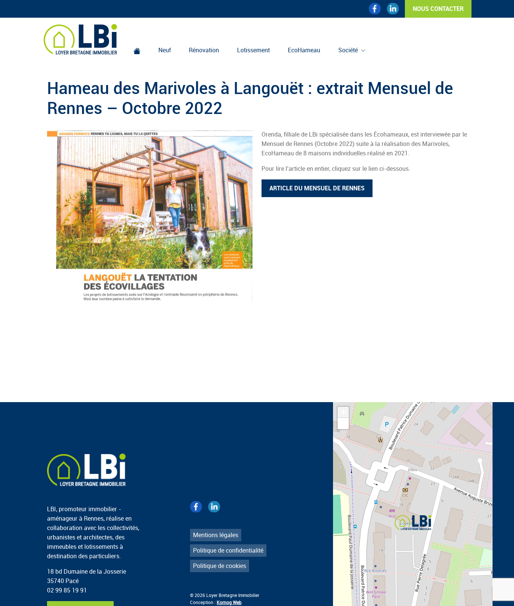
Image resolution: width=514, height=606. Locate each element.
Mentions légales (215, 535)
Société (348, 50)
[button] (413, 522)
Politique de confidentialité (228, 550)
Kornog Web (229, 602)
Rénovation (204, 50)
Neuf (164, 50)
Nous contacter (438, 9)
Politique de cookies (219, 566)
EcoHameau (304, 50)
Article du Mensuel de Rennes (317, 188)
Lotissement (253, 50)
